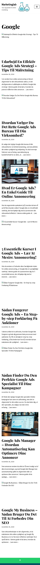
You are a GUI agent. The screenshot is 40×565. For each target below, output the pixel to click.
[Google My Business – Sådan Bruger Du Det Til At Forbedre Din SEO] (20, 494)
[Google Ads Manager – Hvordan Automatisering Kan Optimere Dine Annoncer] (20, 424)
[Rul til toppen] (20, 560)
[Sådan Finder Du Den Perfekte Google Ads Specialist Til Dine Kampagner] (20, 359)
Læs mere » (30, 89)
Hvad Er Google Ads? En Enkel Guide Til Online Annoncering (19, 192)
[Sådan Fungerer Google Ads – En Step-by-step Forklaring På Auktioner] (20, 293)
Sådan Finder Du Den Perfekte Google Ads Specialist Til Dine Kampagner (19, 381)
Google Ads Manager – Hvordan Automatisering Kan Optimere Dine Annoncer (18, 449)
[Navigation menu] (36, 7)
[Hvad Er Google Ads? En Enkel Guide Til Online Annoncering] (20, 171)
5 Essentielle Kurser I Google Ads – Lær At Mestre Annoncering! (19, 253)
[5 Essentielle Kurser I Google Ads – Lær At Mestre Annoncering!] (20, 232)
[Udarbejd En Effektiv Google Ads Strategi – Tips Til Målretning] (20, 45)
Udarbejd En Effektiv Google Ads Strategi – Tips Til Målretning (19, 65)
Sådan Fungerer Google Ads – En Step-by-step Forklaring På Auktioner (20, 316)
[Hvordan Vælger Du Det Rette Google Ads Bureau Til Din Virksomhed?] (20, 106)
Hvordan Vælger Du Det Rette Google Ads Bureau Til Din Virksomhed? (19, 128)
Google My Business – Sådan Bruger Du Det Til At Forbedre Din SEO (20, 516)
